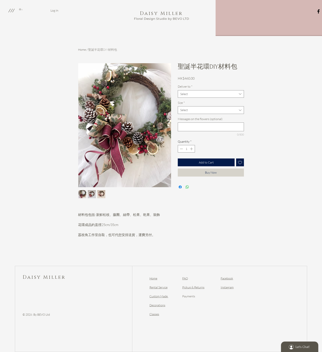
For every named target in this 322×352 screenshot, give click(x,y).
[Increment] (191, 148)
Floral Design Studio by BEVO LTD (161, 19)
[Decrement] (181, 148)
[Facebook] (318, 11)
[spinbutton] (186, 148)
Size (181, 103)
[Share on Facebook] (180, 187)
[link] (21, 9)
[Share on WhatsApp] (187, 187)
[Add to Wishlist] (240, 162)
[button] (11, 10)
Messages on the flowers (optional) (200, 119)
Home (82, 49)
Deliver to (185, 86)
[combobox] (211, 94)
